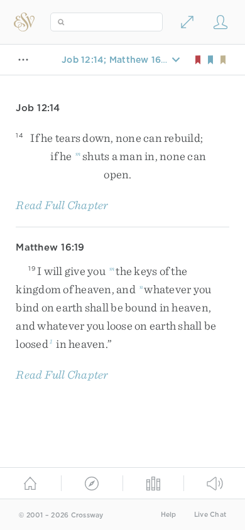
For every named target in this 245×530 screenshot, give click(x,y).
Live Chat (210, 515)
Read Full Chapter (62, 205)
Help (169, 515)
